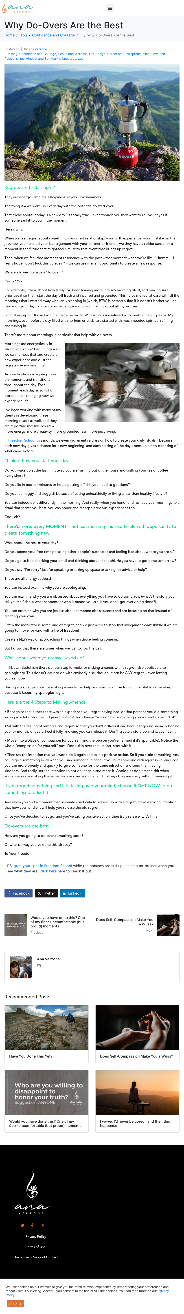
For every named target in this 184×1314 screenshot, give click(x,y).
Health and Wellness (72, 54)
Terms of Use (35, 1247)
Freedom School (21, 440)
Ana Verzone (48, 959)
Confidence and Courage (37, 54)
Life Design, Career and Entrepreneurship (119, 54)
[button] (110, 8)
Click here (48, 871)
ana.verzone (38, 49)
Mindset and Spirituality (43, 58)
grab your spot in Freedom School (43, 865)
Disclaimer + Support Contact (35, 1257)
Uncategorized (73, 58)
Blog (14, 54)
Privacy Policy (36, 1237)
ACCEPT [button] (15, 1304)
